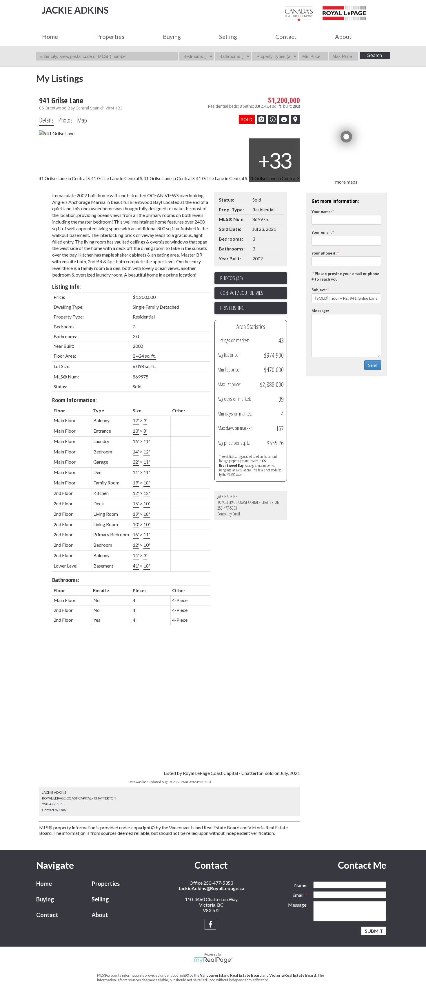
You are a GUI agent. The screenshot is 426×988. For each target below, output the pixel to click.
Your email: (322, 232)
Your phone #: (324, 253)
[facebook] (211, 925)
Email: (298, 895)
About (100, 914)
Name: (300, 885)
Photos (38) (231, 278)
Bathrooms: (65, 580)
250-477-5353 (227, 508)
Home (50, 36)
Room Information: (74, 400)
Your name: (322, 211)
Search (374, 55)
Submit (374, 931)
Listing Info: (66, 286)
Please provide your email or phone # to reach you (345, 276)
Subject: (319, 290)
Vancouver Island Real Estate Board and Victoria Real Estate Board (258, 975)
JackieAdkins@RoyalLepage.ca (211, 888)
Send (372, 365)
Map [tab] (82, 120)
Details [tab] (46, 120)
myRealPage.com (213, 960)
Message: (320, 310)
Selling (100, 899)
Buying (45, 899)
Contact (285, 36)
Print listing (232, 307)
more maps (346, 181)
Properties (106, 883)
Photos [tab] (65, 120)
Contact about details (241, 292)
